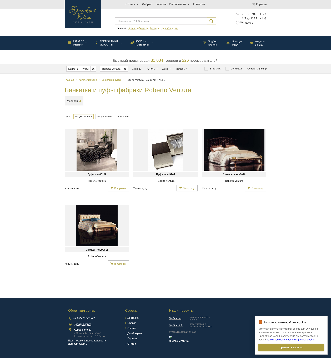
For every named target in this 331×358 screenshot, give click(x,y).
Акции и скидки (259, 43)
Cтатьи (131, 343)
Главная (69, 79)
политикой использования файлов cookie (290, 339)
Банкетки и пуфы (111, 79)
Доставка (132, 317)
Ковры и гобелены (142, 43)
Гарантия (132, 338)
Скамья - (234, 174)
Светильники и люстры (109, 43)
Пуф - (97, 174)
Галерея (161, 4)
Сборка (131, 322)
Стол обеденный (169, 28)
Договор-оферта (77, 343)
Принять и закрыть (291, 347)
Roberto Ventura (97, 180)
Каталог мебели (78, 43)
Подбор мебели (212, 43)
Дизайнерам (134, 333)
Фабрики (147, 4)
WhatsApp (246, 22)
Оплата (131, 328)
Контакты (199, 4)
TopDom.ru (175, 318)
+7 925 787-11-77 (253, 14)
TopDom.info (176, 325)
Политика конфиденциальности (87, 340)
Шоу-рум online (237, 43)
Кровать (154, 28)
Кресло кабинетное (138, 28)
